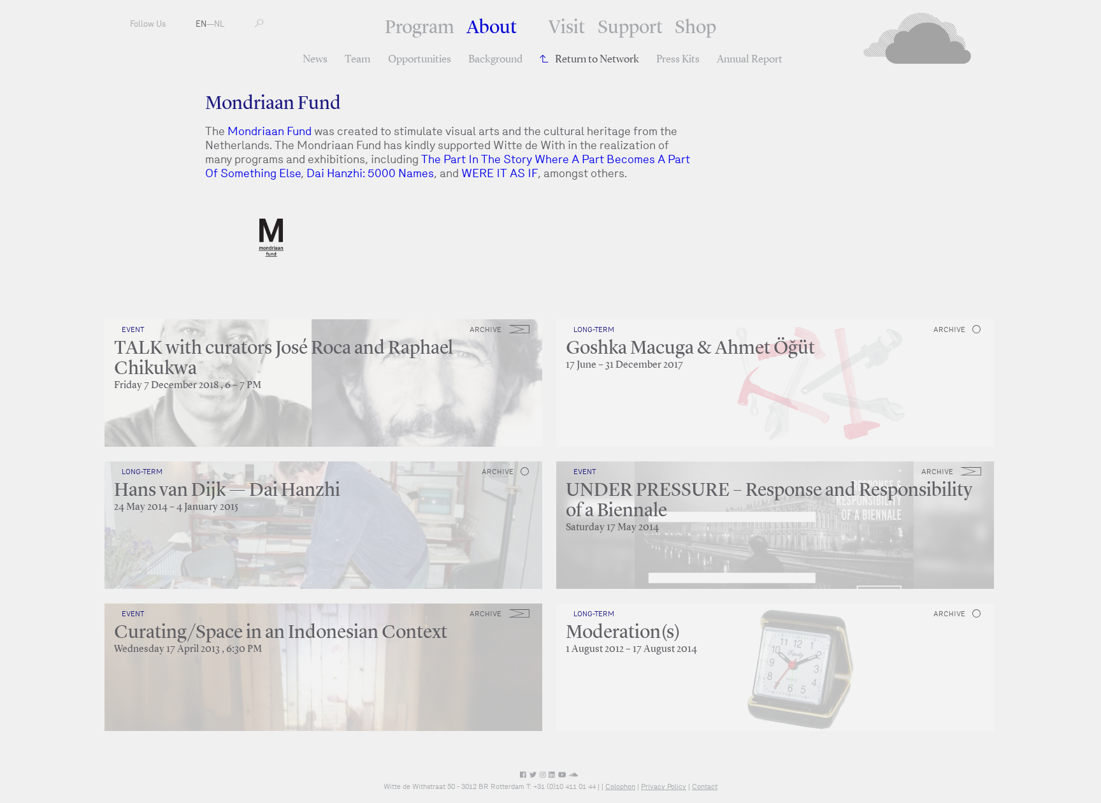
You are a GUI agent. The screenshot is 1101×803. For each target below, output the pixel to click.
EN (201, 24)
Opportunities (419, 59)
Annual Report (749, 59)
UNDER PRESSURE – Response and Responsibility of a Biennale (769, 501)
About (491, 28)
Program (419, 28)
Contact (704, 786)
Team (358, 59)
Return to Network (597, 59)
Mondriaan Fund (269, 131)
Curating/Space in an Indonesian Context (280, 632)
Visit (567, 28)
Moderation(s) (623, 632)
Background (495, 59)
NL (219, 24)
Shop (695, 28)
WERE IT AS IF (499, 173)
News (315, 59)
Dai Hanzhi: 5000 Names (370, 173)
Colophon (620, 786)
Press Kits (678, 59)
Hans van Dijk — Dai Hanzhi (227, 490)
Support (630, 28)
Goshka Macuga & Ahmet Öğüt (690, 348)
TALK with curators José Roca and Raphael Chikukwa (283, 359)
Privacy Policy (663, 786)
